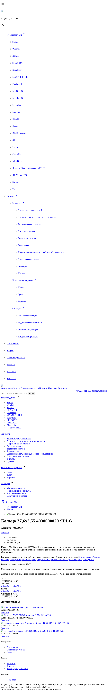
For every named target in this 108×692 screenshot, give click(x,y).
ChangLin (16, 105)
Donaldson (17, 70)
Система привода (26, 231)
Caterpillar (17, 154)
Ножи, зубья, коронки (24, 280)
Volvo (15, 147)
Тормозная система (27, 238)
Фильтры (22, 266)
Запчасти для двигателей (30, 210)
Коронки (22, 301)
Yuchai (15, 189)
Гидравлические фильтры (30, 322)
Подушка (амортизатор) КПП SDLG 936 (23, 607)
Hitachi (15, 119)
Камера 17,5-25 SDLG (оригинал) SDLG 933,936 (27, 615)
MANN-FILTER (20, 77)
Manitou (16, 112)
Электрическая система (29, 259)
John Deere (17, 161)
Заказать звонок (99, 391)
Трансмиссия (24, 245)
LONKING (17, 98)
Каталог (12, 196)
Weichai (16, 49)
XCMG (15, 56)
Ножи (21, 287)
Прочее (21, 273)
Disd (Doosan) (18, 133)
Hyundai (16, 126)
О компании (13, 343)
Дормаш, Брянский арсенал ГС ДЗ (28, 168)
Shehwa (16, 182)
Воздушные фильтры (28, 336)
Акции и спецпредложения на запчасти (37, 217)
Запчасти (18, 203)
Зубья (20, 294)
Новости (11, 364)
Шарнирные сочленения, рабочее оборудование (41, 252)
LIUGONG (17, 91)
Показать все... (14, 428)
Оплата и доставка (16, 357)
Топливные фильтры (28, 329)
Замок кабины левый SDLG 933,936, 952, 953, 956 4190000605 (34, 631)
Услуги (10, 350)
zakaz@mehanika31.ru (11, 586)
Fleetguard (17, 84)
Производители (16, 35)
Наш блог (11, 371)
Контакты (11, 378)
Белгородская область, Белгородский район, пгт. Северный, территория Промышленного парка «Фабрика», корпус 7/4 (50, 558)
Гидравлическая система (29, 224)
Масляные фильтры (27, 315)
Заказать (5, 532)
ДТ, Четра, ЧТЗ (19, 175)
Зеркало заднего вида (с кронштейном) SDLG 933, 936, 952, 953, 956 (37, 623)
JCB (14, 140)
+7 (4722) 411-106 (82, 391)
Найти (31, 394)
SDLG (15, 42)
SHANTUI (17, 63)
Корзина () (9, 502)
